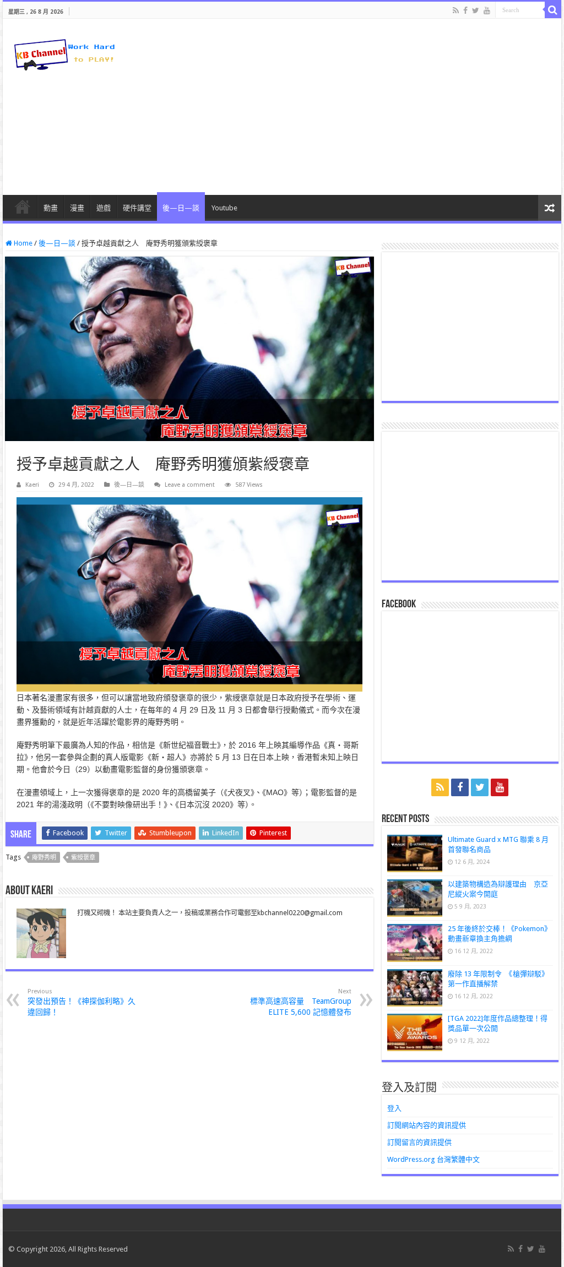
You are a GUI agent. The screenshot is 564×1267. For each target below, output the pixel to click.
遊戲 (103, 208)
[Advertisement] (352, 107)
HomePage (22, 206)
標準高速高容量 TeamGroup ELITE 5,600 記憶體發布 (300, 1002)
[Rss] (456, 10)
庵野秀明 (44, 857)
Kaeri (32, 484)
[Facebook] (465, 10)
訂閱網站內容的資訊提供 (426, 1125)
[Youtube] (486, 10)
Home (22, 243)
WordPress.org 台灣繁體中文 (433, 1159)
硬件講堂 (137, 208)
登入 (394, 1108)
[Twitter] (475, 10)
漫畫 (77, 208)
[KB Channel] (63, 52)
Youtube (224, 208)
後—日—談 (180, 208)
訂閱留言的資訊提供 (419, 1142)
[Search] (553, 10)
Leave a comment (190, 484)
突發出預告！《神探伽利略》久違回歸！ (81, 1002)
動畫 (51, 208)
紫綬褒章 (83, 857)
